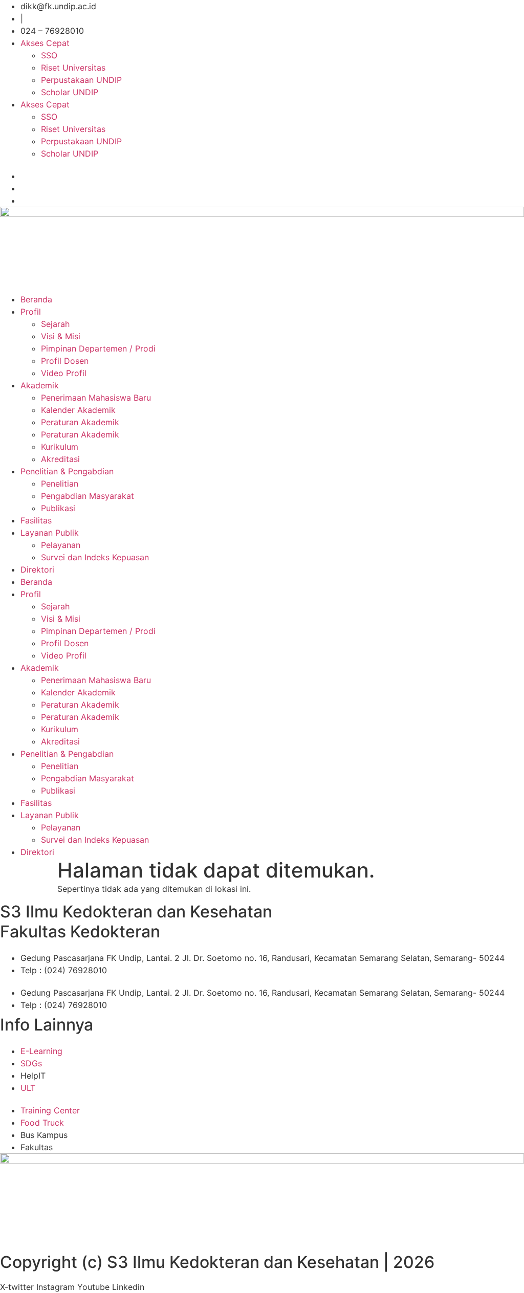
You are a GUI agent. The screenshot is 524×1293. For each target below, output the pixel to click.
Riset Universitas (73, 67)
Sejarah (55, 324)
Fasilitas (36, 520)
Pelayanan (60, 545)
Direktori (37, 569)
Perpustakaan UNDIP (81, 80)
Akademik (39, 385)
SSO (49, 55)
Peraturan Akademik (80, 422)
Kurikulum (59, 447)
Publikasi (58, 508)
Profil (30, 311)
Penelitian (59, 483)
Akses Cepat (45, 43)
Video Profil (63, 373)
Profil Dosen (65, 361)
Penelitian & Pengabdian (67, 471)
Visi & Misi (60, 336)
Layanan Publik (49, 533)
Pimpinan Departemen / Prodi (98, 348)
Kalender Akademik (78, 410)
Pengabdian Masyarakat (87, 496)
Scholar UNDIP (69, 92)
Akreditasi (60, 459)
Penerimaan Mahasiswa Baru (96, 397)
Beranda (36, 299)
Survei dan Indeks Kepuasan (95, 557)
